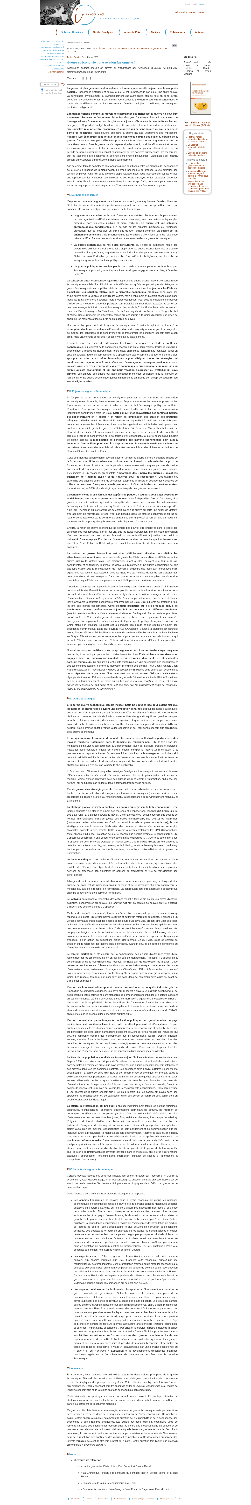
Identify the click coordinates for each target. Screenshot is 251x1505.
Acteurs (199, 32)
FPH (179, 1499)
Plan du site (75, 1499)
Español (194, 4)
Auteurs (192, 12)
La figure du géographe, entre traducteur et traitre (196, 165)
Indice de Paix (132, 32)
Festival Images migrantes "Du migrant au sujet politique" (198, 139)
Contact (201, 12)
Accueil (70, 43)
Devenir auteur (103, 1499)
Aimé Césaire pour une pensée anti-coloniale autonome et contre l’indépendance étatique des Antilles (198, 186)
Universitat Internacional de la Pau (196, 147)
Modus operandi (166, 1499)
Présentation (181, 12)
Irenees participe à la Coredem (143, 1499)
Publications (177, 32)
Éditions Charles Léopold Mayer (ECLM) (197, 124)
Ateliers (155, 32)
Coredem (57, 93)
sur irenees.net (53, 90)
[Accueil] (92, 24)
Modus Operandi (56, 72)
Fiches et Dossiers (72, 32)
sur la (53, 93)
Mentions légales (120, 1499)
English (187, 4)
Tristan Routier (73, 57)
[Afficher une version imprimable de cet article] (174, 46)
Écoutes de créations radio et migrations (197, 154)
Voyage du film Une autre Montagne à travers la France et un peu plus (198, 174)
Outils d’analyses (103, 32)
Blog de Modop (197, 133)
